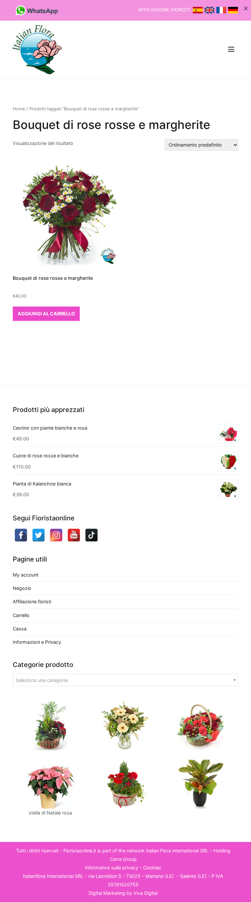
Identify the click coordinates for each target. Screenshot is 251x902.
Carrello (21, 615)
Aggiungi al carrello (46, 313)
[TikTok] (91, 535)
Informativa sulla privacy (111, 867)
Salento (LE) (193, 876)
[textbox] (125, 680)
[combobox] (125, 680)
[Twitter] (38, 535)
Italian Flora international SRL (177, 850)
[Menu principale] (231, 49)
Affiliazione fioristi (32, 601)
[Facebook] (20, 535)
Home (19, 108)
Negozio (22, 588)
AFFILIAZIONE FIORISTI (164, 9)
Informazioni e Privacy (37, 642)
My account (26, 575)
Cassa (19, 628)
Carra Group (123, 859)
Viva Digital (145, 893)
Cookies (152, 867)
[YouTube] (73, 535)
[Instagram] (56, 535)
